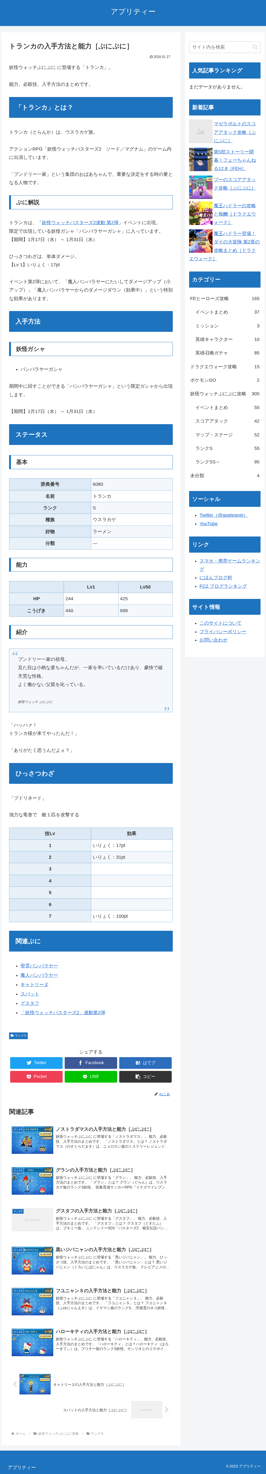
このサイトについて (221, 623)
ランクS (20, 1035)
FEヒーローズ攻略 (224, 298)
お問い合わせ (214, 640)
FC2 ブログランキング (223, 586)
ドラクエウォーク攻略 (224, 366)
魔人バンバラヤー (39, 975)
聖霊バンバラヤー (39, 965)
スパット (30, 994)
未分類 (224, 475)
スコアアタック (227, 421)
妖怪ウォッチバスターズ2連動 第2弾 (80, 222)
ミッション (227, 325)
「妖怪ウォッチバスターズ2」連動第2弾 (63, 1012)
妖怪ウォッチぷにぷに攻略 (224, 393)
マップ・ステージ (227, 434)
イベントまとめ (227, 312)
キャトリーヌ (35, 984)
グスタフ (30, 1003)
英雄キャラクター (227, 339)
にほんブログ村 (216, 577)
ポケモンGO (224, 380)
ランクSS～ (227, 461)
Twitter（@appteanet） (224, 515)
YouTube (209, 523)
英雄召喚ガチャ (227, 352)
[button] (145, 1077)
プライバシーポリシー (223, 631)
